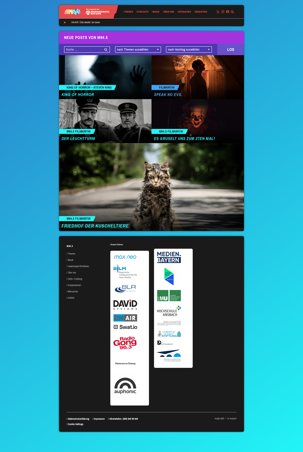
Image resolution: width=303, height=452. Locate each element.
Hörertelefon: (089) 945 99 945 (123, 418)
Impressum (99, 418)
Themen (128, 11)
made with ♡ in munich (225, 418)
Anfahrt (71, 297)
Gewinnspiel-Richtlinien (78, 266)
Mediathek (201, 11)
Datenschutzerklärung (78, 418)
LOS (230, 49)
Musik (156, 11)
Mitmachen (184, 11)
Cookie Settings (75, 424)
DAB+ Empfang (75, 279)
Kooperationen (74, 285)
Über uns (169, 11)
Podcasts (143, 11)
